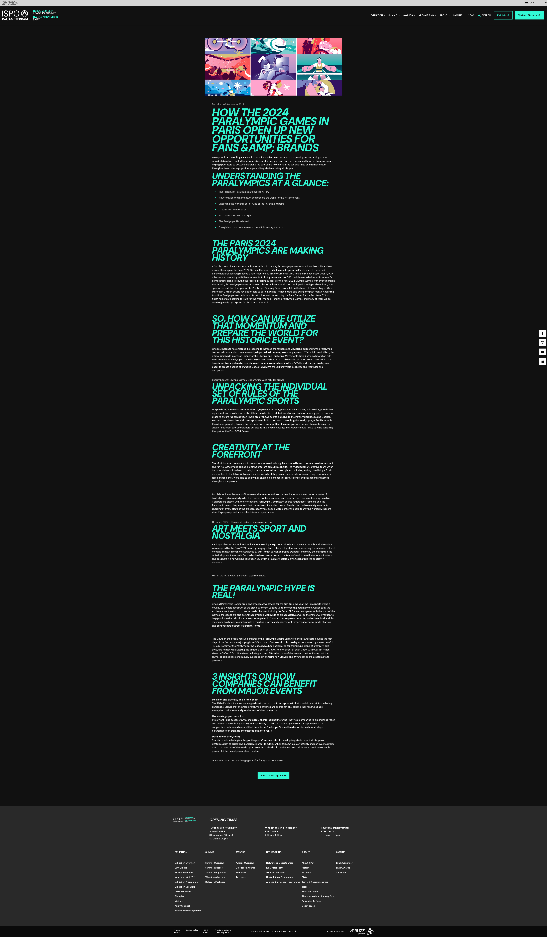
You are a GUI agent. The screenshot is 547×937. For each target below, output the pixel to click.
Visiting (179, 901)
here (262, 575)
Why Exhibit (181, 868)
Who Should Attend (215, 877)
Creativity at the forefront (233, 209)
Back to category (272, 775)
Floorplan (179, 896)
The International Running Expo (318, 896)
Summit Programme (215, 872)
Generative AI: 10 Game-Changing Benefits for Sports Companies (247, 760)
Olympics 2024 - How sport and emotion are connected (242, 522)
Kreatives (255, 463)
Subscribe (341, 872)
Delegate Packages (215, 882)
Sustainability (192, 930)
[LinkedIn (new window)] (542, 361)
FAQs (304, 877)
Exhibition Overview (185, 863)
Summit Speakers (214, 868)
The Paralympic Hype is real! (234, 221)
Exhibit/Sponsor (344, 863)
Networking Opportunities (279, 863)
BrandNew (241, 872)
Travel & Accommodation (315, 882)
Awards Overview (245, 863)
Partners (306, 872)
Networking (426, 15)
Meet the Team (310, 891)
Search (486, 15)
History (305, 868)
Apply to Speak (182, 906)
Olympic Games (267, 266)
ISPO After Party (274, 868)
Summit (393, 15)
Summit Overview (214, 863)
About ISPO (308, 863)
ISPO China (206, 931)
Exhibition (377, 15)
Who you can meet (276, 872)
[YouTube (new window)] (542, 352)
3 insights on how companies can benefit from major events (251, 227)
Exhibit (501, 15)
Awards (408, 15)
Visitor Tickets (527, 15)
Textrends (241, 877)
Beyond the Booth (184, 872)
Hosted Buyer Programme (188, 910)
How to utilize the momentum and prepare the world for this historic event (259, 197)
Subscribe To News (311, 901)
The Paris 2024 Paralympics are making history (244, 191)
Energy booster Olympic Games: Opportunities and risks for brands (248, 379)
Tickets (306, 887)
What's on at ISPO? (185, 877)
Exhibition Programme (186, 882)
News (471, 15)
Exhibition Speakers (185, 887)
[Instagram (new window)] (542, 342)
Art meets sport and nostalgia (235, 215)
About (443, 15)
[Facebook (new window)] (542, 333)
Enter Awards (343, 868)
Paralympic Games (292, 266)
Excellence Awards (245, 868)
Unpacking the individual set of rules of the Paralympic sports (251, 203)
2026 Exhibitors (183, 891)
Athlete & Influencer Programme (283, 882)
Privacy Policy (176, 931)
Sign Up (457, 15)
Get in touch (308, 906)
